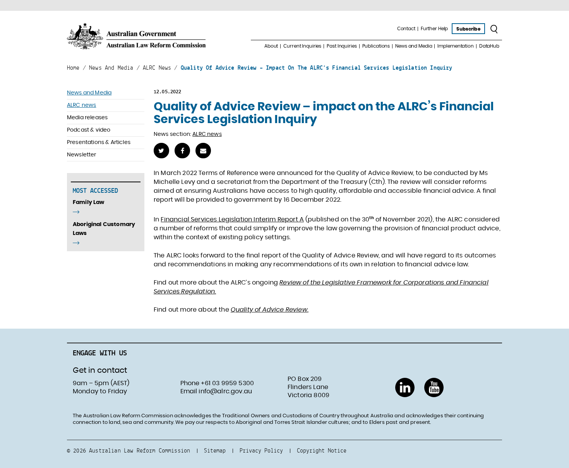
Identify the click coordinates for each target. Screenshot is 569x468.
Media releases (87, 117)
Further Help (434, 28)
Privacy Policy (261, 450)
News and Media (413, 46)
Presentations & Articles (98, 142)
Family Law (89, 202)
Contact (406, 28)
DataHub (489, 46)
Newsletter (81, 155)
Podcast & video (88, 130)
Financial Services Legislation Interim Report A (232, 219)
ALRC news (81, 105)
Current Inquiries (302, 46)
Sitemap (215, 450)
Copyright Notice (321, 450)
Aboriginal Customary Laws (104, 229)
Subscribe (468, 29)
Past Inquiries (341, 46)
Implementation (455, 46)
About (271, 46)
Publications (376, 46)
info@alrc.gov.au (225, 391)
